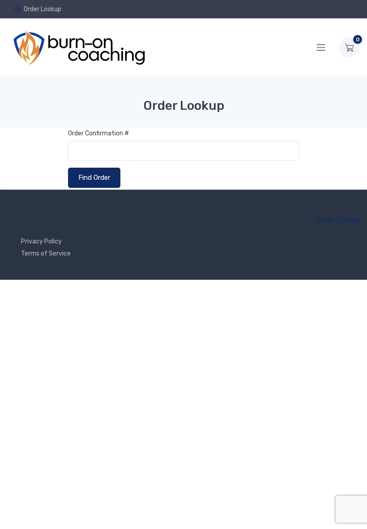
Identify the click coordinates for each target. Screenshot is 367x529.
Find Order (94, 177)
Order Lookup (42, 9)
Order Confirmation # (98, 133)
